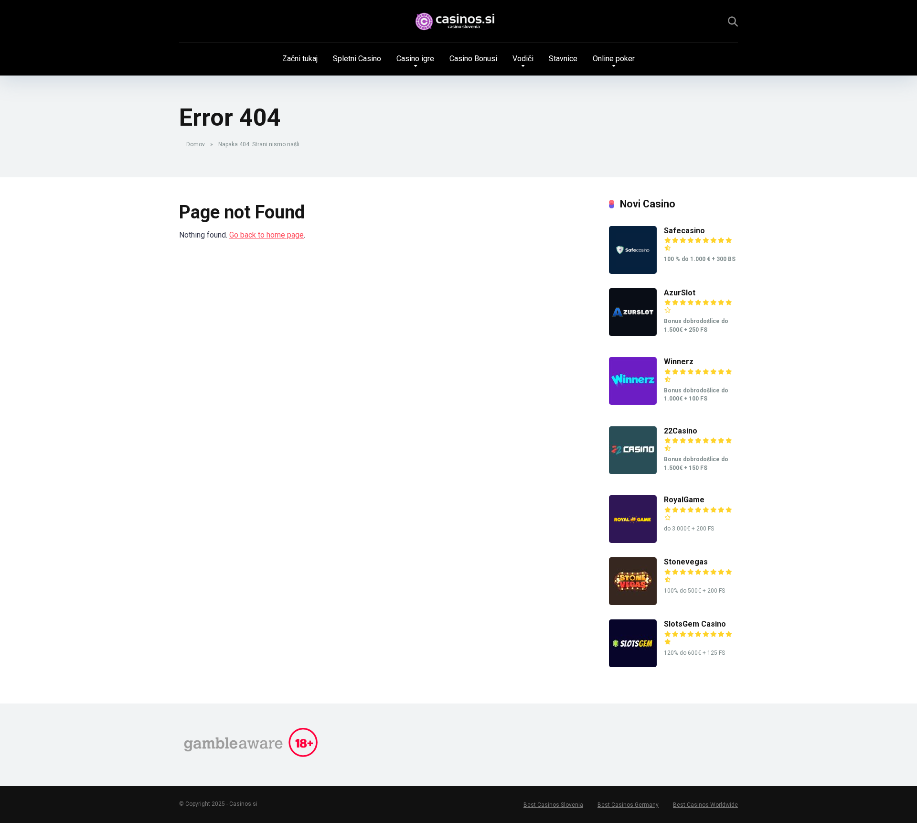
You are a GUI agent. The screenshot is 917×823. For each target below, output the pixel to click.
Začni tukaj (300, 58)
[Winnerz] (633, 402)
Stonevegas (686, 561)
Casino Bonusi (473, 58)
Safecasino (684, 230)
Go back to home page (266, 234)
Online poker (614, 58)
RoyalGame (684, 499)
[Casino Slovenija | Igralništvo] (458, 21)
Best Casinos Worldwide (705, 804)
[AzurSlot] (633, 333)
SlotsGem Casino (695, 623)
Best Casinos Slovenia (553, 804)
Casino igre (415, 58)
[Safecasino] (633, 271)
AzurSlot (679, 292)
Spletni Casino (357, 58)
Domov (195, 144)
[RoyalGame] (633, 540)
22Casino (680, 430)
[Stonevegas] (633, 602)
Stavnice (563, 58)
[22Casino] (633, 471)
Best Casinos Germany (628, 804)
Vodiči (522, 58)
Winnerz (678, 361)
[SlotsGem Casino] (633, 664)
